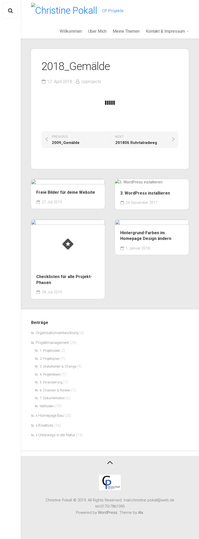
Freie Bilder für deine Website (65, 192)
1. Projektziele (50, 351)
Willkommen (71, 31)
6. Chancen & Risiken (55, 390)
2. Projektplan (50, 359)
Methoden (47, 406)
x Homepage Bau (50, 415)
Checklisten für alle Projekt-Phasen (64, 279)
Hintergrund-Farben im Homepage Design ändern (145, 235)
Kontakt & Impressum (165, 31)
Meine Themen (126, 31)
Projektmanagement (52, 343)
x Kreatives (44, 425)
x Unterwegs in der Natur (55, 435)
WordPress (107, 512)
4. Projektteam (50, 374)
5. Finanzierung (51, 382)
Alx (140, 512)
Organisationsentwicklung (57, 333)
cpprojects (91, 81)
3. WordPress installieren (145, 193)
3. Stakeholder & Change (58, 366)
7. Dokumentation (52, 398)
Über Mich (97, 31)
